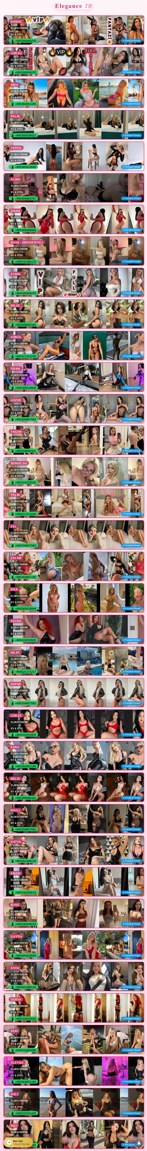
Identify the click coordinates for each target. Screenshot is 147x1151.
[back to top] (138, 1142)
